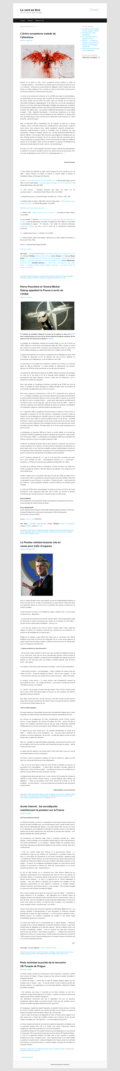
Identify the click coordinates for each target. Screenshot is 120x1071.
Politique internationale (43, 256)
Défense (65, 530)
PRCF (43, 457)
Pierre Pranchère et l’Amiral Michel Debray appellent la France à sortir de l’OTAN (41, 290)
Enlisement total (25, 263)
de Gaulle (50, 339)
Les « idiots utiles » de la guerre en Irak (58, 263)
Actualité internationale (33, 276)
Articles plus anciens (26, 1057)
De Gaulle (25, 533)
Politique (29, 278)
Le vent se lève (30, 10)
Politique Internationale (67, 523)
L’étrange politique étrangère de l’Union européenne (56, 183)
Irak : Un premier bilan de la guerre (36, 258)
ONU (37, 797)
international (23, 278)
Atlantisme (58, 278)
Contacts (30, 20)
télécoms (63, 953)
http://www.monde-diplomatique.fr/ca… (34, 208)
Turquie (62, 1049)
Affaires (42, 794)
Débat (60, 530)
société (38, 953)
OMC (32, 533)
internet (66, 952)
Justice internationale (29, 797)
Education (52, 276)
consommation (60, 952)
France (49, 953)
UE (46, 278)
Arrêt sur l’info (30, 519)
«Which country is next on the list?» (44, 212)
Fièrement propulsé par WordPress (60, 1064)
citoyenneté (52, 952)
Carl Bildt (22, 1050)
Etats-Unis (58, 276)
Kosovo (63, 794)
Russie (64, 532)
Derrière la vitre (40, 20)
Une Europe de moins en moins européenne (40, 180)
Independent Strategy (27, 226)
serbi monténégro (33, 796)
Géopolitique (69, 276)
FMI (30, 533)
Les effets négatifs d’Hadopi (47, 948)
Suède (31, 1050)
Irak (62, 278)
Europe (64, 276)
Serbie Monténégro (43, 796)
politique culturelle (30, 953)
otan (35, 533)
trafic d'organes (46, 797)
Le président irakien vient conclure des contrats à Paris (44, 260)
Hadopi (54, 953)
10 (21, 238)
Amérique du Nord (44, 276)
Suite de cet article (26, 249)
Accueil (23, 20)
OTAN (73, 334)
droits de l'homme (63, 796)
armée (23, 396)
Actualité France (31, 530)
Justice (58, 794)
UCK (52, 797)
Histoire (34, 532)
